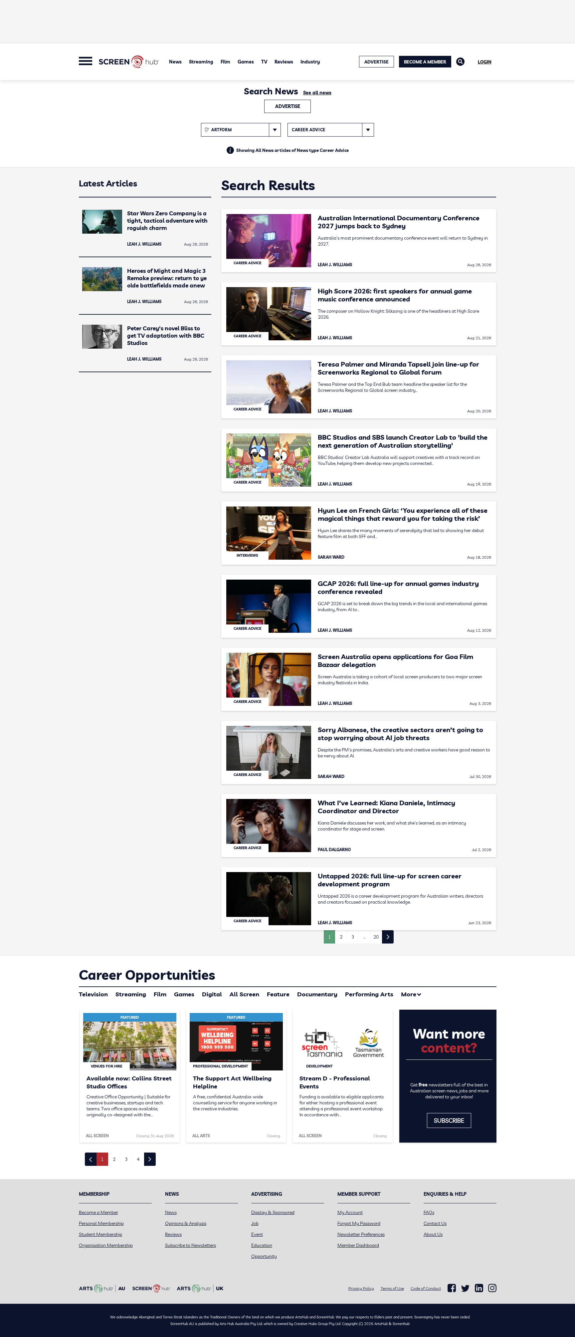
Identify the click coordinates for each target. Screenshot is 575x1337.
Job (255, 1223)
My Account (350, 1212)
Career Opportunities (147, 974)
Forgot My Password (358, 1223)
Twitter (465, 1288)
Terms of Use (392, 1288)
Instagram (492, 1288)
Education (261, 1245)
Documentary (317, 994)
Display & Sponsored (272, 1212)
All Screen (244, 994)
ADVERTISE (376, 61)
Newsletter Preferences (361, 1234)
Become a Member (425, 61)
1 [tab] (102, 1159)
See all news (317, 93)
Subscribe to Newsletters (190, 1245)
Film (225, 62)
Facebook (452, 1288)
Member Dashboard (358, 1245)
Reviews (284, 62)
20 (376, 937)
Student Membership (100, 1234)
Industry (310, 62)
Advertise (287, 106)
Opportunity (264, 1256)
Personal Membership (101, 1223)
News (175, 62)
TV (264, 62)
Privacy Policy (361, 1288)
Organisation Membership (106, 1245)
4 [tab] (138, 1159)
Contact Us (435, 1223)
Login (484, 61)
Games (246, 62)
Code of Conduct (426, 1288)
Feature (278, 994)
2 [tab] (114, 1159)
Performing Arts (369, 994)
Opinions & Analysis (185, 1223)
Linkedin (479, 1288)
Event (257, 1234)
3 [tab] (126, 1159)
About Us (433, 1234)
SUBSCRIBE (449, 1120)
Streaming (201, 62)
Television (93, 994)
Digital (212, 994)
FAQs (429, 1212)
